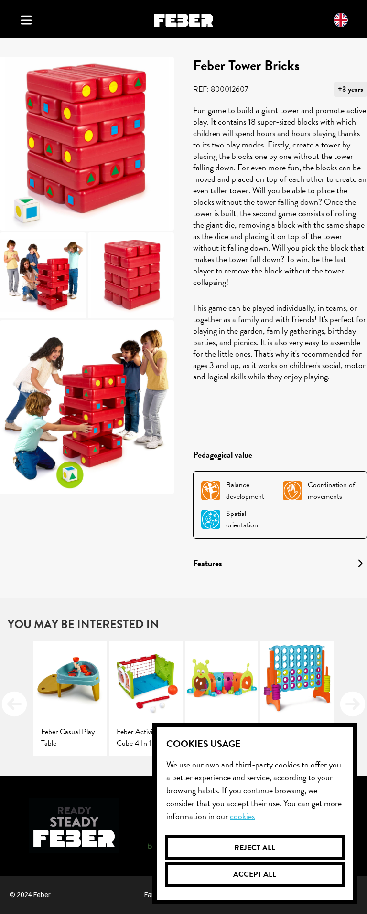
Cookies (242, 815)
